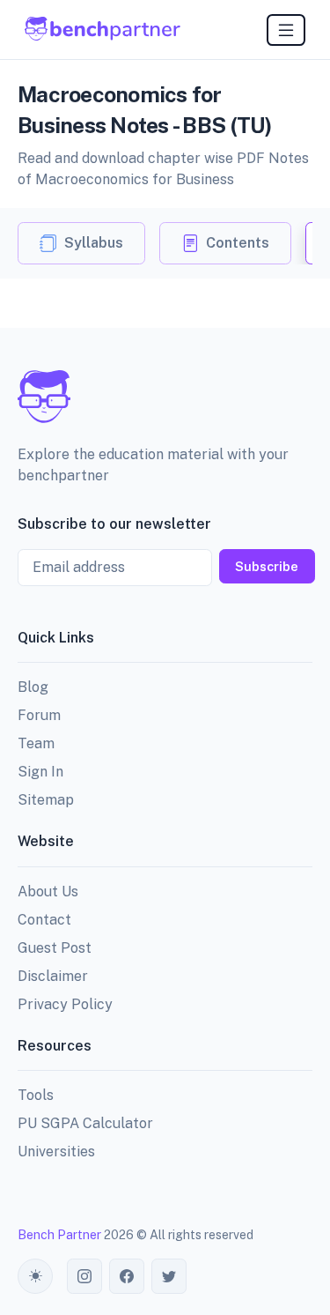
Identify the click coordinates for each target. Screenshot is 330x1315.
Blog (33, 687)
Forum (39, 715)
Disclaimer (53, 976)
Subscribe (266, 566)
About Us (48, 891)
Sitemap (46, 799)
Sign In (40, 771)
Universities (56, 1151)
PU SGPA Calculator (85, 1123)
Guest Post (55, 948)
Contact (44, 919)
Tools (36, 1095)
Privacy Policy (65, 1004)
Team (36, 743)
